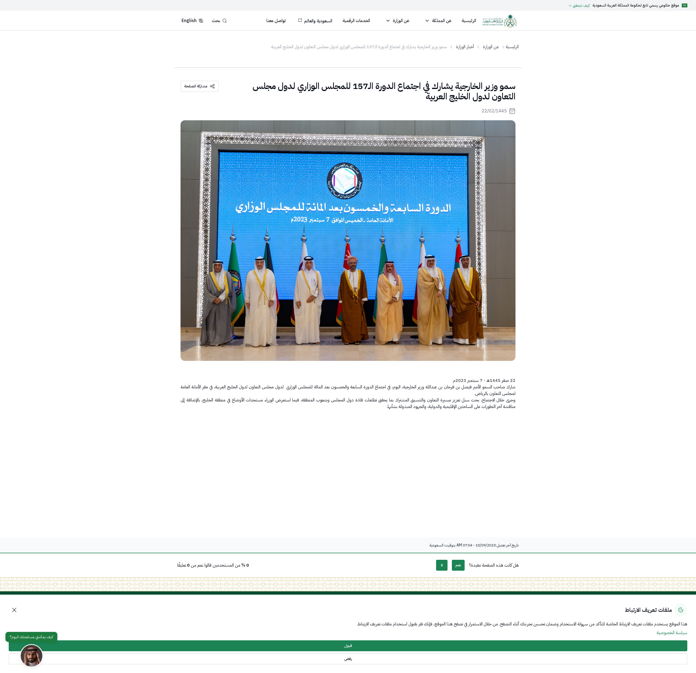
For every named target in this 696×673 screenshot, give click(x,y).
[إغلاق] (14, 609)
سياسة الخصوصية (672, 632)
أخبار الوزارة (465, 47)
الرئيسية (512, 47)
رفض (348, 659)
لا (442, 565)
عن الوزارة (491, 47)
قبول (348, 646)
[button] (219, 20)
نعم (458, 565)
